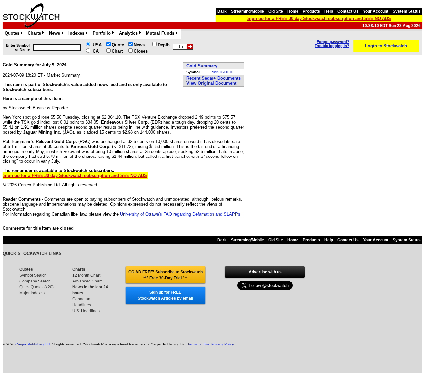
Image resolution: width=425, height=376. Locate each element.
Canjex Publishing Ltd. (33, 344)
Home (292, 11)
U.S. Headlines (86, 311)
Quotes (13, 34)
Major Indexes (32, 293)
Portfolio (103, 34)
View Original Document (211, 83)
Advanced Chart (87, 281)
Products (311, 11)
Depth (164, 44)
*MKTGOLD (222, 72)
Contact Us (348, 11)
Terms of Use (198, 344)
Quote (118, 44)
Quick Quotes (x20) (36, 287)
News (55, 34)
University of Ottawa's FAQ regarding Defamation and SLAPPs (180, 214)
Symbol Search (33, 275)
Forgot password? (333, 42)
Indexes (77, 34)
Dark (222, 11)
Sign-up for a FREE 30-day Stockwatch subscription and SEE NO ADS (319, 18)
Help (328, 11)
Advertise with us (265, 272)
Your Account (375, 11)
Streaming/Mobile (247, 11)
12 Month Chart (86, 275)
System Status (407, 11)
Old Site (275, 11)
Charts (35, 34)
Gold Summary (201, 65)
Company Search (35, 281)
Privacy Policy (222, 344)
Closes (141, 51)
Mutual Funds (161, 34)
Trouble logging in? (332, 46)
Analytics (129, 34)
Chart (117, 51)
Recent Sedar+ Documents (213, 78)
